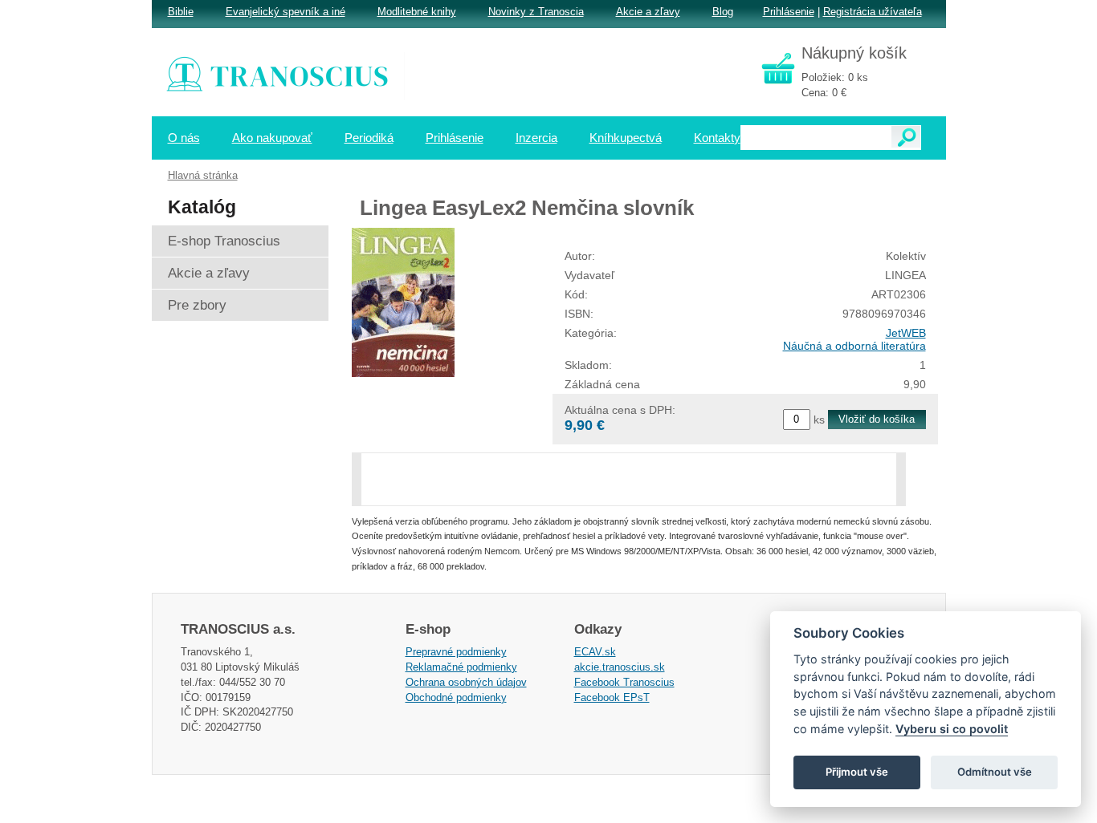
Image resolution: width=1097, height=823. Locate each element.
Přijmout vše (857, 771)
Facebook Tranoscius (624, 682)
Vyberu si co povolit (951, 729)
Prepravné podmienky (456, 652)
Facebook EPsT (612, 697)
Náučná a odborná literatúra (854, 345)
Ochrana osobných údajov (466, 682)
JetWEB (906, 332)
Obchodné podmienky (456, 697)
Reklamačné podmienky (461, 667)
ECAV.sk (595, 652)
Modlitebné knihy (416, 12)
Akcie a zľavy (648, 12)
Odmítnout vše (994, 771)
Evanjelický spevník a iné (285, 12)
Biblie (181, 12)
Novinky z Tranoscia (536, 12)
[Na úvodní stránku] (288, 76)
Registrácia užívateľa (872, 12)
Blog (722, 12)
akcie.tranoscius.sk (619, 667)
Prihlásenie (788, 12)
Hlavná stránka (203, 175)
